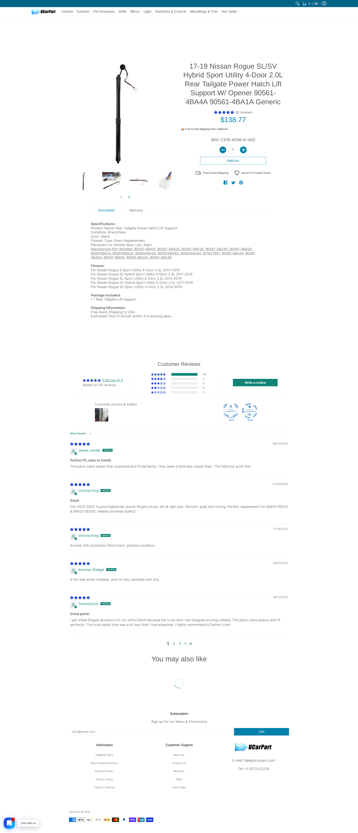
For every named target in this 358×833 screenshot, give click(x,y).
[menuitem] (297, 3)
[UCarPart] (44, 11)
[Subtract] (222, 150)
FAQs (179, 779)
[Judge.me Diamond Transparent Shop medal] (249, 410)
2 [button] (174, 643)
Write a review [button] (255, 382)
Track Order (179, 787)
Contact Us (179, 763)
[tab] (106, 210)
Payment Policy (104, 771)
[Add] (243, 150)
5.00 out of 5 (112, 380)
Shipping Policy (104, 754)
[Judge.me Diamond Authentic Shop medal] (230, 410)
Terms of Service (104, 787)
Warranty (178, 771)
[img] (80, 444)
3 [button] (180, 643)
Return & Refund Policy (104, 763)
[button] (310, 3)
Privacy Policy (104, 779)
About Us (178, 754)
